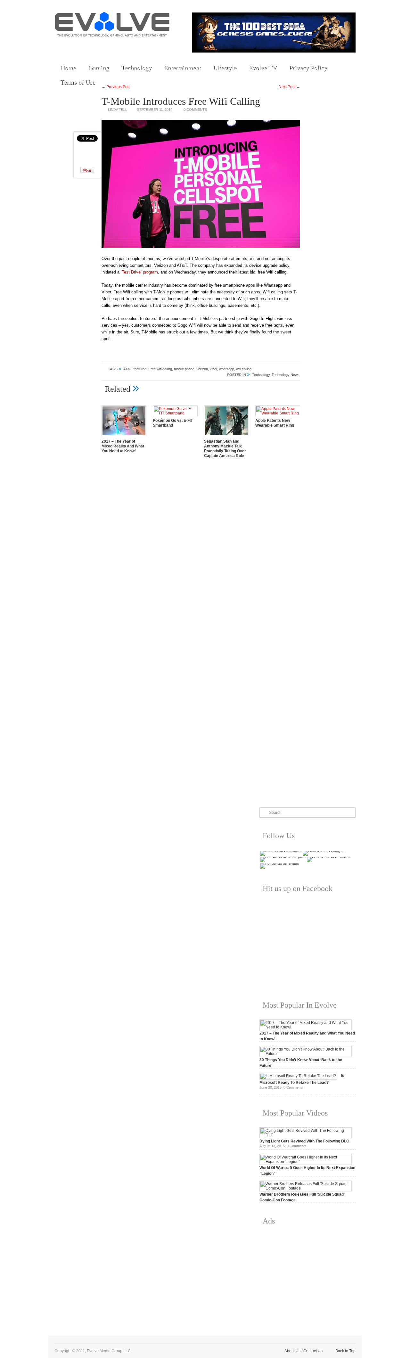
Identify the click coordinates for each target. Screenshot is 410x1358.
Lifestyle (224, 67)
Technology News (285, 375)
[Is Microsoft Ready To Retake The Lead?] (298, 1076)
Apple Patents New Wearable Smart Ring (274, 423)
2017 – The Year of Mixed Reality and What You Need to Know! (123, 446)
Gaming (98, 67)
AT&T (127, 369)
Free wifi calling (160, 369)
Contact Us (313, 1351)
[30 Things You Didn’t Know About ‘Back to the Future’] (305, 1053)
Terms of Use (77, 82)
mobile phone (184, 369)
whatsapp (226, 369)
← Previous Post (116, 87)
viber (213, 369)
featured (140, 369)
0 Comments (195, 109)
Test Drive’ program (140, 272)
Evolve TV (263, 67)
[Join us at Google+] (106, 45)
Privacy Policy (308, 67)
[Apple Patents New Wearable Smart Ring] (277, 413)
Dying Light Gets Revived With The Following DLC (304, 1141)
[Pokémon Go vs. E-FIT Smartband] (175, 413)
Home (68, 67)
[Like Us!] (76, 45)
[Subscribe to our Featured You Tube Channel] (91, 45)
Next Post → (289, 87)
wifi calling (243, 369)
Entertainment (182, 67)
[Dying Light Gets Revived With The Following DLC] (305, 1135)
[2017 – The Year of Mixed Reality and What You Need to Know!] (124, 437)
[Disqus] (201, 552)
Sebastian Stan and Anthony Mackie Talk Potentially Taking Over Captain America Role (225, 448)
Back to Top (345, 1351)
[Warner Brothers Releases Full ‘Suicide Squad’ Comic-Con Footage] (305, 1188)
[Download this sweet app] (135, 45)
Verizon (202, 369)
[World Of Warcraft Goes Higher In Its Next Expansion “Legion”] (305, 1161)
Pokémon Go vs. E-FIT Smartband (173, 423)
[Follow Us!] (62, 45)
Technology (136, 67)
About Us (292, 1351)
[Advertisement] (307, 1275)
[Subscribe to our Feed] (120, 45)
